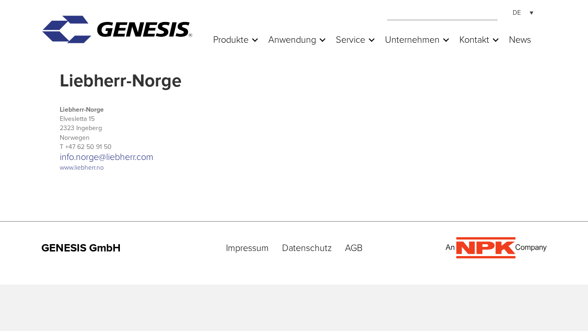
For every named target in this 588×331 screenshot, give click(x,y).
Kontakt (474, 40)
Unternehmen (412, 40)
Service (350, 40)
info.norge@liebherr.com (106, 157)
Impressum (247, 248)
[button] (255, 40)
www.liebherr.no (82, 167)
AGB (353, 248)
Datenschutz (307, 248)
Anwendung (292, 40)
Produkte (231, 40)
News (520, 40)
